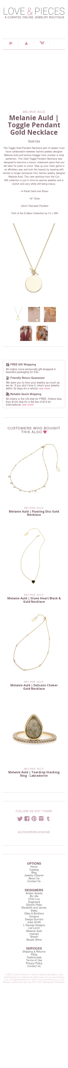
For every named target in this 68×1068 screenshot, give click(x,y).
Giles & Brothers (34, 913)
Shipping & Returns (34, 951)
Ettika (34, 910)
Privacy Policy (34, 963)
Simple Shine (34, 939)
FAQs (34, 954)
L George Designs (34, 925)
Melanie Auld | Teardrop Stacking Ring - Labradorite (34, 774)
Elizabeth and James (34, 907)
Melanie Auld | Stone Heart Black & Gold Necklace (34, 600)
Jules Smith (34, 922)
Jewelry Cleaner (34, 875)
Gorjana (34, 916)
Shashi (34, 936)
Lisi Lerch (34, 928)
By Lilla (34, 896)
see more (44, 388)
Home (34, 866)
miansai (34, 934)
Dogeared (34, 902)
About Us (34, 878)
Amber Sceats (34, 893)
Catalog (34, 869)
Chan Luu (34, 899)
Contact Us (34, 881)
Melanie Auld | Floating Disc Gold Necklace (34, 513)
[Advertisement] (34, 77)
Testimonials (34, 957)
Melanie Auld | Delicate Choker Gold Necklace (34, 687)
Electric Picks (34, 905)
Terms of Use (34, 960)
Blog (34, 872)
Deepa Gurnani (34, 919)
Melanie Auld (34, 507)
